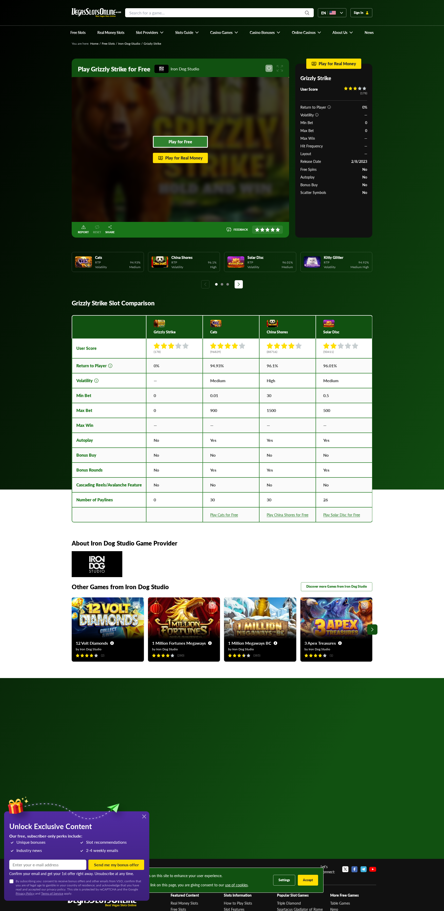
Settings (284, 880)
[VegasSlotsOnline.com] (96, 12)
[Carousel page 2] (222, 284)
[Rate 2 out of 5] (262, 230)
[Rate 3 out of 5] (267, 230)
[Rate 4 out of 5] (273, 230)
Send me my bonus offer (116, 865)
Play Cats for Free (224, 514)
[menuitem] (150, 32)
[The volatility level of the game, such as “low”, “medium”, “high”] (317, 115)
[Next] (239, 284)
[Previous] (205, 284)
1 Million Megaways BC (249, 643)
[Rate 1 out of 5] (257, 230)
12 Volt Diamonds (92, 643)
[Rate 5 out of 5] (278, 230)
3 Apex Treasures (320, 643)
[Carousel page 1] (216, 284)
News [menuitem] (369, 32)
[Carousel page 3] (227, 284)
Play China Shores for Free (287, 514)
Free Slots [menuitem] (78, 32)
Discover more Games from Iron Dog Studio (336, 586)
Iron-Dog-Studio (129, 43)
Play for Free (180, 142)
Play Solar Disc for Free (341, 514)
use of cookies (236, 884)
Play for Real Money (184, 158)
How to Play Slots (238, 903)
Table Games (340, 903)
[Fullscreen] (280, 68)
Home (94, 43)
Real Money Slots (184, 903)
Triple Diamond (289, 903)
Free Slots (108, 43)
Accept (308, 880)
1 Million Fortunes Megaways (179, 643)
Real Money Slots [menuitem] (110, 32)
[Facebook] (354, 869)
